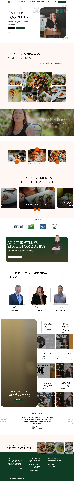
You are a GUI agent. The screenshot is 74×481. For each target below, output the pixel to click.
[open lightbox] (15, 79)
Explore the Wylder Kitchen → (15, 256)
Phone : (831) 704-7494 (33, 464)
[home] (9, 2)
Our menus (11, 28)
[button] (56, 2)
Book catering (20, 28)
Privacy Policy (26, 478)
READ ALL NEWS (18, 399)
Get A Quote (62, 1)
